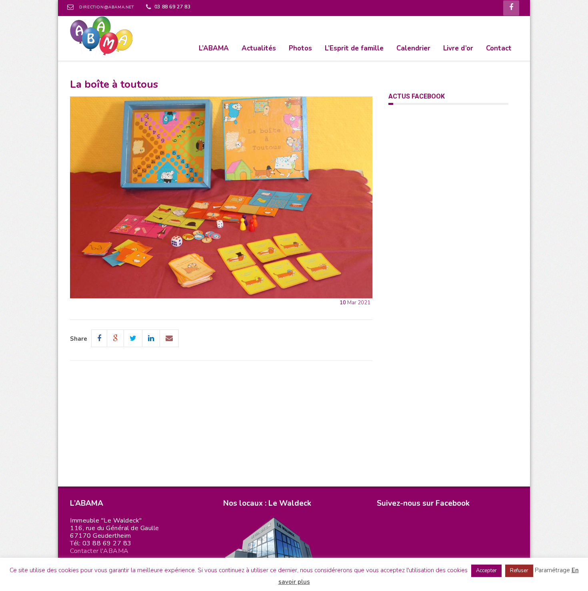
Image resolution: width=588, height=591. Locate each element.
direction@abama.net (106, 7)
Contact (499, 48)
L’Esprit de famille (354, 48)
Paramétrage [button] (552, 570)
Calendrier (413, 48)
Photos (300, 48)
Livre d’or (458, 48)
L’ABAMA (214, 48)
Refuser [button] (519, 570)
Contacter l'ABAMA (99, 551)
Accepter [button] (486, 570)
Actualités (259, 48)
